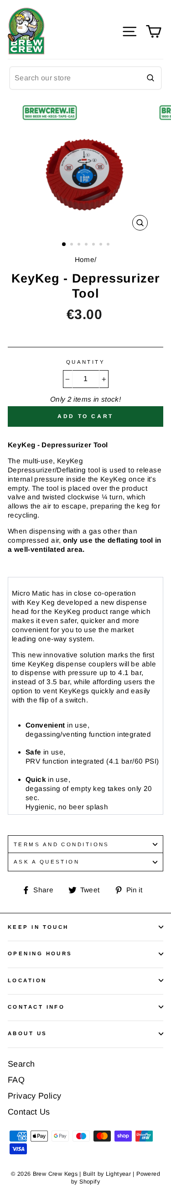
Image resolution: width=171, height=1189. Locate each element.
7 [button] (109, 245)
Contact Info (36, 1007)
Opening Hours (40, 953)
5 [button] (94, 245)
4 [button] (87, 245)
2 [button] (72, 245)
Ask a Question (46, 861)
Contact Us (29, 1111)
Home (85, 259)
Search (21, 1064)
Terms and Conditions (61, 844)
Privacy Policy (34, 1095)
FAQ (16, 1079)
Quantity (85, 362)
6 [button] (101, 245)
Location (27, 980)
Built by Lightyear (107, 1174)
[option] (85, 167)
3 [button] (80, 245)
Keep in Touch (38, 927)
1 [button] (64, 244)
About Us (27, 1033)
